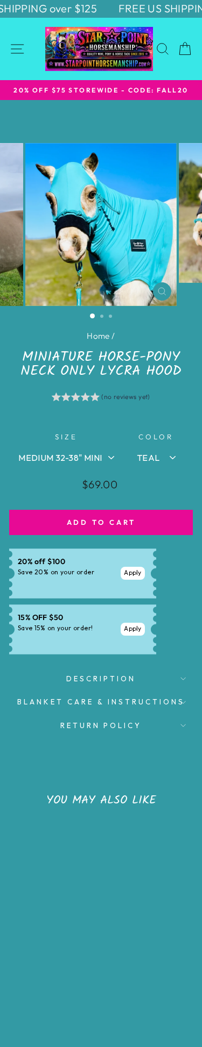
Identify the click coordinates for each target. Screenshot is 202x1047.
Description (101, 678)
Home (98, 336)
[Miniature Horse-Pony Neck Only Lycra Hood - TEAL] (38, 984)
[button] (101, 398)
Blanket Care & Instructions (100, 701)
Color (155, 436)
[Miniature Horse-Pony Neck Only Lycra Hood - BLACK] (50, 984)
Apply (133, 572)
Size (66, 436)
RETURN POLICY (101, 725)
